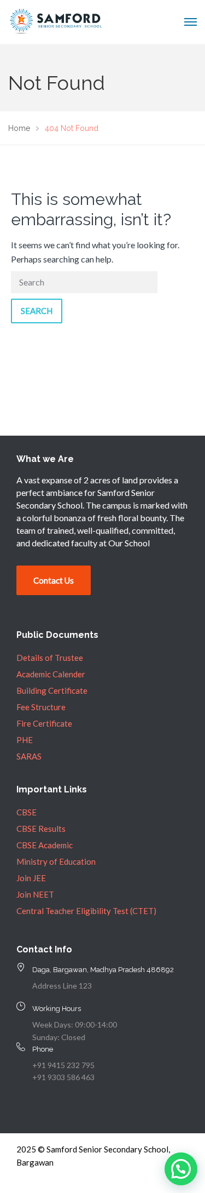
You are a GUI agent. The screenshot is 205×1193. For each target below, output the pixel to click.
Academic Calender (50, 674)
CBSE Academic (44, 845)
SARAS (29, 756)
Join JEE (31, 878)
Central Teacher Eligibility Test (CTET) (86, 911)
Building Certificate (51, 690)
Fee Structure (41, 707)
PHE (24, 740)
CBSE (26, 812)
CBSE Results (41, 829)
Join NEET (35, 894)
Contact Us (53, 580)
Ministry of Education (56, 861)
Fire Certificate (44, 723)
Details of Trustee (49, 658)
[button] (181, 1168)
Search (36, 311)
